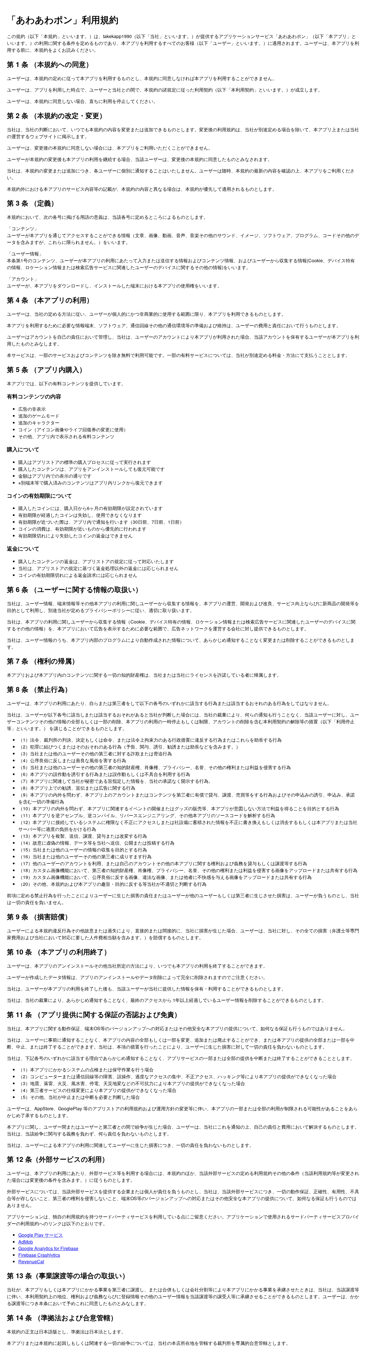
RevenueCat (31, 1261)
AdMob (25, 1241)
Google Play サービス (40, 1235)
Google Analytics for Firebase (48, 1248)
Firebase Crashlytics (39, 1255)
